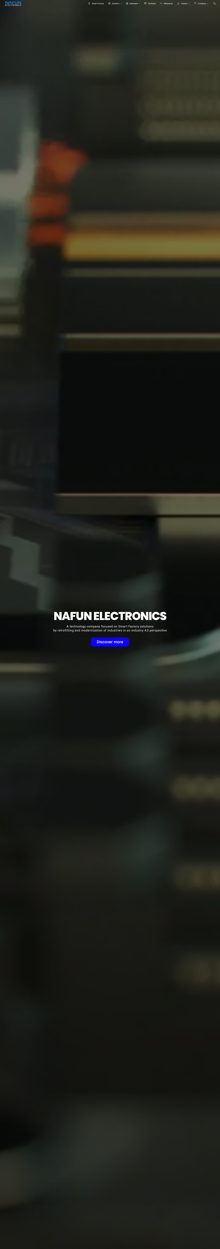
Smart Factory (97, 3)
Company (201, 3)
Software (152, 3)
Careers (184, 3)
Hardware (133, 3)
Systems (115, 3)
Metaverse (168, 3)
